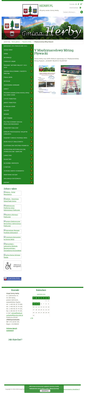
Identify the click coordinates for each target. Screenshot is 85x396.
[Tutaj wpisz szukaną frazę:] (71, 12)
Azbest (6, 89)
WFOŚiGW (7, 81)
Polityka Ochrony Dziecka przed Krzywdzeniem (13, 123)
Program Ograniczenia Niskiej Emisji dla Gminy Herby (16, 94)
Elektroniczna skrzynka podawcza (16, 145)
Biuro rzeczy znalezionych (13, 142)
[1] (3, 36)
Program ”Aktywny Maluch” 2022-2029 (15, 66)
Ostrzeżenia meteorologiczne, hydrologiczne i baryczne (15, 150)
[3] (7, 36)
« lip (31, 318)
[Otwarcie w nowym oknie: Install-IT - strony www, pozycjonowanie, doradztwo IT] (64, 389)
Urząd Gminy (8, 50)
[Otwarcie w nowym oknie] (12, 194)
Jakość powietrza (10, 103)
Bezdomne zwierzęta (11, 163)
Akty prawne (8, 118)
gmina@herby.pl (16, 313)
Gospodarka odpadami (11, 85)
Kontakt (6, 182)
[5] (11, 36)
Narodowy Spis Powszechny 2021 (15, 46)
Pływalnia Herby (26, 42)
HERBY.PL (46, 6)
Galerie (6, 110)
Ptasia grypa (8, 77)
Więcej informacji (54, 388)
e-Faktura (7, 167)
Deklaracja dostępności (12, 178)
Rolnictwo (7, 159)
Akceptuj (45, 391)
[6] (13, 36)
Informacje (8, 57)
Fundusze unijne (10, 61)
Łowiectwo (8, 155)
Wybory (6, 114)
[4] (9, 36)
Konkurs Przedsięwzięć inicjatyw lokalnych (15, 133)
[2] (5, 36)
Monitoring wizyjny (11, 175)
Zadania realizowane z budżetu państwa (15, 72)
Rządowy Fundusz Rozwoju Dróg (15, 138)
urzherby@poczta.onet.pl (14, 315)
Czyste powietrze (10, 99)
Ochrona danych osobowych (14, 171)
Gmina (6, 54)
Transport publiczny (11, 128)
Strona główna (16, 42)
